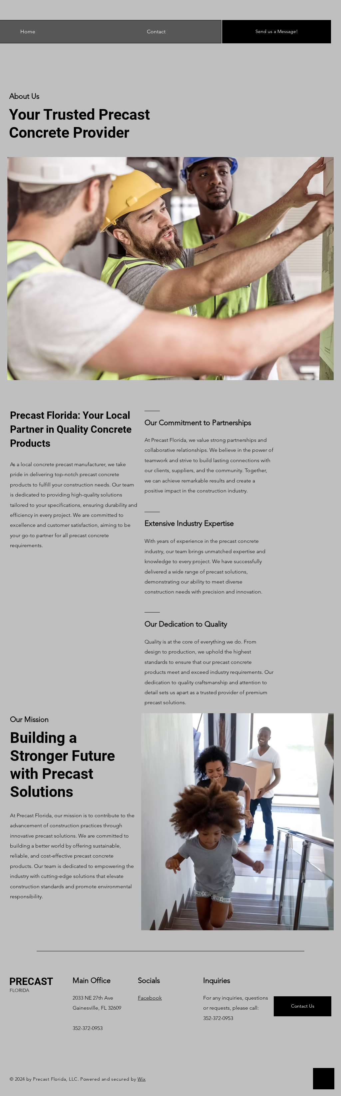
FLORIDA (19, 990)
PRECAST (31, 981)
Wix (142, 1079)
